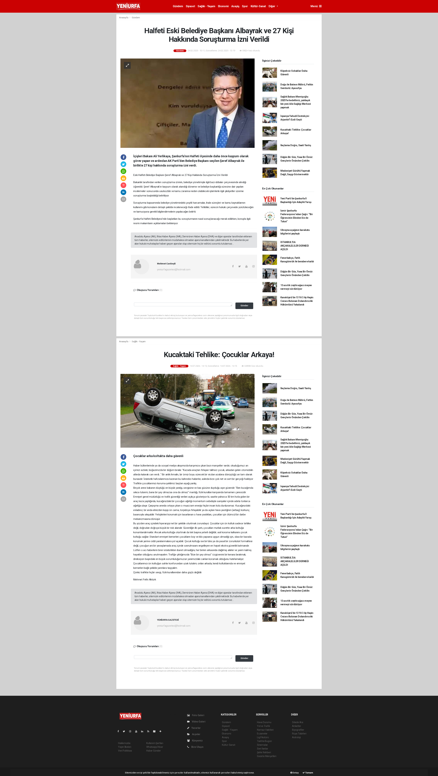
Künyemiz (197, 740)
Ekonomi (223, 6)
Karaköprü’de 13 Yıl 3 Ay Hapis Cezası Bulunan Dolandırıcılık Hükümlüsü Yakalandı (296, 301)
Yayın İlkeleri (124, 747)
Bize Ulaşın (197, 747)
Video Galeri (198, 721)
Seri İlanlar (262, 748)
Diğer (272, 6)
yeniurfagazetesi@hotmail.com (173, 269)
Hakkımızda (124, 743)
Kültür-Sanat (258, 6)
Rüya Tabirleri (299, 733)
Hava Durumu (264, 722)
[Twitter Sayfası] (125, 731)
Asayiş (235, 6)
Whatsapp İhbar (154, 747)
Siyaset (190, 6)
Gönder (244, 305)
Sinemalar (262, 744)
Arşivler (195, 734)
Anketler (296, 726)
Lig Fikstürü (263, 737)
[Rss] (149, 731)
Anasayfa (124, 17)
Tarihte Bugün (264, 741)
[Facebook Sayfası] (120, 731)
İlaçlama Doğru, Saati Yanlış (295, 145)
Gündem (178, 6)
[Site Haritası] (155, 731)
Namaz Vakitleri (265, 729)
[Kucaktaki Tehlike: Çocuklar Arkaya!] (187, 410)
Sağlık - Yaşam (206, 6)
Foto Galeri (197, 715)
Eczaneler (262, 733)
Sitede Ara (297, 722)
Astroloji (296, 737)
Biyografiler (298, 729)
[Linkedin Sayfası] (143, 731)
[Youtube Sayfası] (137, 731)
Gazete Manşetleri (266, 756)
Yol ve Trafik (263, 726)
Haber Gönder (153, 750)
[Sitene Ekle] (161, 731)
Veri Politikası (125, 750)
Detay (295, 772)
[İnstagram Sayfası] (131, 731)
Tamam (309, 772)
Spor (245, 6)
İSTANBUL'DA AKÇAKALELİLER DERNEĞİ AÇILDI (294, 246)
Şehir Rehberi (264, 752)
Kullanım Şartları (154, 743)
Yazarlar (196, 728)
